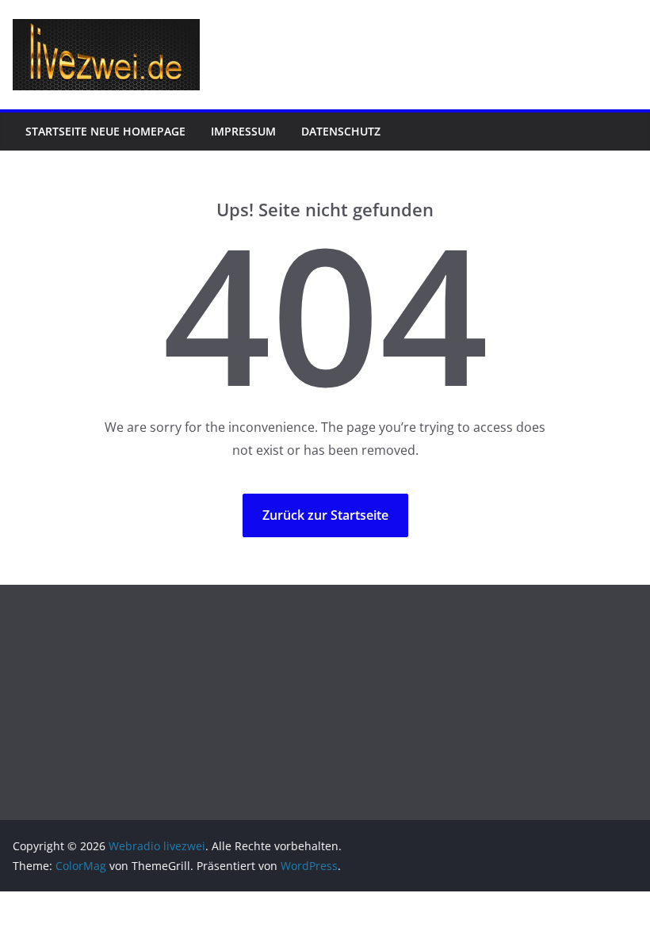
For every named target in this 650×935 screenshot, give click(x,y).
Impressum (243, 131)
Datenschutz (340, 131)
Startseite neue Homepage (105, 131)
